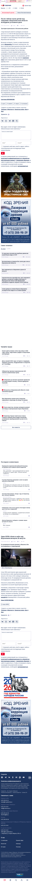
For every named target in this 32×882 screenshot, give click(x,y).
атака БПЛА (6, 604)
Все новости (16, 427)
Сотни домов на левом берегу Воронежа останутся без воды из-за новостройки (14, 289)
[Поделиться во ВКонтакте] (2, 121)
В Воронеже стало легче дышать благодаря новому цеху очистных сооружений (16, 508)
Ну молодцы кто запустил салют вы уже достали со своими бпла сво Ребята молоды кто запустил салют (16, 486)
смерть (17, 103)
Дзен (26, 109)
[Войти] (22, 880)
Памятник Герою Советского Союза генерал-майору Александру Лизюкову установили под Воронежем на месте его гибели (14, 418)
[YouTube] (24, 777)
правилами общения (22, 160)
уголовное (24, 103)
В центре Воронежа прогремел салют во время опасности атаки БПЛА (15, 480)
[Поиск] (16, 880)
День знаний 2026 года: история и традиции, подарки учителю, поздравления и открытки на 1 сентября (16, 362)
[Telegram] (6, 777)
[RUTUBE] (16, 777)
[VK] (9, 777)
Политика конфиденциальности (11, 781)
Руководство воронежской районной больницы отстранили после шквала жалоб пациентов (15, 466)
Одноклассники (19, 109)
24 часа (3, 248)
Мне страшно (6, 525)
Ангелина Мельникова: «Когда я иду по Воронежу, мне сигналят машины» (15, 494)
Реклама (18, 847)
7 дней (8, 248)
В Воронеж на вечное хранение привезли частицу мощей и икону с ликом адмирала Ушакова (16, 381)
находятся (4, 597)
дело (4, 103)
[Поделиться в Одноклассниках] (6, 121)
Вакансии (3, 843)
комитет (10, 103)
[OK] (13, 777)
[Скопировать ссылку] (16, 121)
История (3, 847)
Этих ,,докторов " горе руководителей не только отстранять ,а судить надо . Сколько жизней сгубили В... (16, 472)
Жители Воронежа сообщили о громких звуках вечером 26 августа (14, 521)
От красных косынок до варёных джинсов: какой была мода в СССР (15, 254)
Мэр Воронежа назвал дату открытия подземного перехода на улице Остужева (15, 399)
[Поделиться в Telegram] (9, 121)
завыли (3, 589)
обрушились (8, 44)
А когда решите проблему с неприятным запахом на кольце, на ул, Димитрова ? (16, 513)
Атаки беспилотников (24, 12)
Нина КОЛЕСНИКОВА (7, 600)
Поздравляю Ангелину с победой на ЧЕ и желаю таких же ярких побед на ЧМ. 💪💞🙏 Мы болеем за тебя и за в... (16, 500)
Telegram (4, 109)
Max (2, 111)
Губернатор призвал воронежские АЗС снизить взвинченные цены (14, 371)
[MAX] (20, 777)
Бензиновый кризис (8, 12)
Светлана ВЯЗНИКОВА (8, 99)
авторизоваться (23, 166)
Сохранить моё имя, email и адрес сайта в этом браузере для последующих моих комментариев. (15, 148)
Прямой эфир (28, 5)
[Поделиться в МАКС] (13, 121)
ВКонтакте (10, 109)
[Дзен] (2, 777)
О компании (4, 840)
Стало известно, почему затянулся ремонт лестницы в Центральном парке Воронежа (16, 408)
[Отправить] (3, 153)
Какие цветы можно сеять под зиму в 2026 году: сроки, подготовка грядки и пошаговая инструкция (16, 352)
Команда (18, 843)
